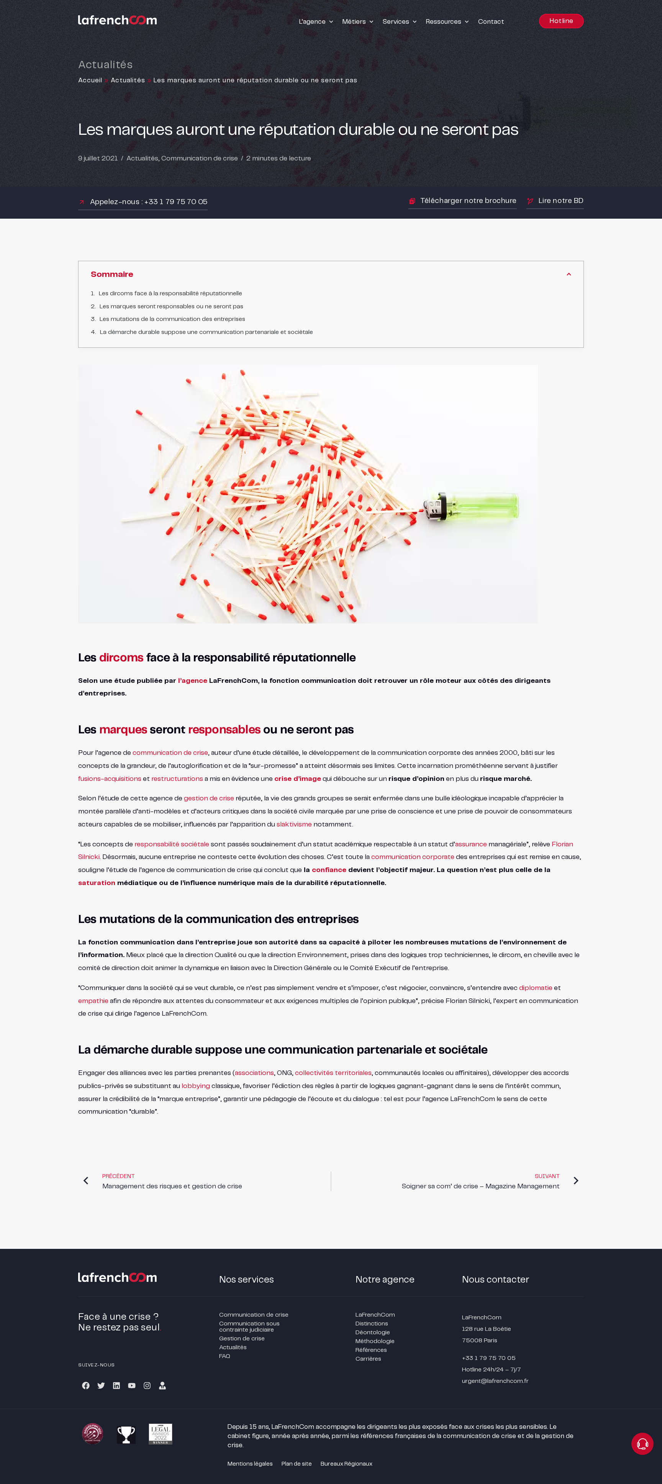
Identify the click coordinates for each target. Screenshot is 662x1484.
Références (371, 1350)
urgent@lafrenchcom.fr (495, 1381)
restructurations (177, 779)
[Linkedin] (116, 1385)
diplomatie (535, 988)
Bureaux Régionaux (346, 1464)
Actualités (128, 80)
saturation (96, 883)
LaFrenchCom (375, 1315)
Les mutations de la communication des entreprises (172, 319)
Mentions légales (250, 1464)
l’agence (192, 680)
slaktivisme (294, 824)
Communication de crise (199, 158)
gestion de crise (209, 798)
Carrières (368, 1359)
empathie (93, 1001)
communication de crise (170, 752)
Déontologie (373, 1332)
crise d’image (297, 779)
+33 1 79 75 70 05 (489, 1358)
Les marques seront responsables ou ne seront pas (171, 306)
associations (254, 1073)
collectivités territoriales (333, 1073)
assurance (471, 844)
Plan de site (297, 1464)
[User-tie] (162, 1385)
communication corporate (412, 857)
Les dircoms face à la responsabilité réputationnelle (170, 293)
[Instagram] (147, 1385)
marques (123, 730)
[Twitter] (101, 1385)
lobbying (196, 1086)
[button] (317, 22)
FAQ (224, 1356)
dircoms (121, 658)
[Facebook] (85, 1385)
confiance (329, 870)
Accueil (90, 80)
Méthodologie (375, 1341)
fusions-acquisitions (109, 779)
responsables (224, 730)
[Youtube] (131, 1385)
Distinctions (372, 1324)
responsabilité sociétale (171, 844)
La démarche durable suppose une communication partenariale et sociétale (206, 332)
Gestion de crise (242, 1339)
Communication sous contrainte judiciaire (249, 1327)
